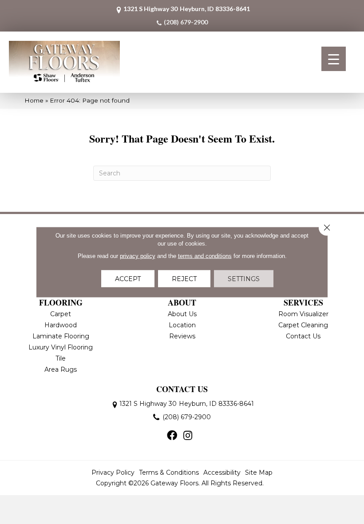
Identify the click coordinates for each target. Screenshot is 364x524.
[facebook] (172, 436)
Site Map (259, 472)
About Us (182, 314)
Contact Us (303, 336)
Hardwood (60, 325)
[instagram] (187, 436)
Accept (128, 279)
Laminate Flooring (60, 336)
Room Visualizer (303, 314)
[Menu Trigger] (333, 59)
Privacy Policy (113, 472)
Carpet (60, 314)
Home (34, 100)
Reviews (182, 336)
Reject (184, 279)
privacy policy (137, 256)
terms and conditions (205, 256)
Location (182, 325)
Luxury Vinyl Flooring (60, 347)
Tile (60, 358)
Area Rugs (60, 369)
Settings (244, 279)
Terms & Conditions (169, 472)
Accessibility (222, 472)
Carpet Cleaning (303, 325)
